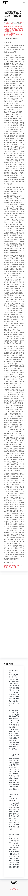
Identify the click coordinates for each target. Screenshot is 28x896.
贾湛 (7, 22)
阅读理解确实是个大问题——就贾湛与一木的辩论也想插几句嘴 (14, 713)
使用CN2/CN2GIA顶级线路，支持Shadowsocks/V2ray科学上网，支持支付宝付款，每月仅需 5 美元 (13, 29)
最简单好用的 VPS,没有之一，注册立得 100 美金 (14, 566)
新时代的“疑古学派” (14, 835)
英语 (7, 24)
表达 (9, 24)
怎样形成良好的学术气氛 (14, 755)
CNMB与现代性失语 (14, 795)
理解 (21, 22)
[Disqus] (14, 598)
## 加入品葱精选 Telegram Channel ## (13, 35)
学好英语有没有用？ (14, 671)
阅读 (12, 24)
